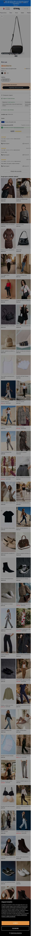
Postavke (15, 928)
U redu (15, 923)
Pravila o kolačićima (22, 915)
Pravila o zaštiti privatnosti (8, 916)
